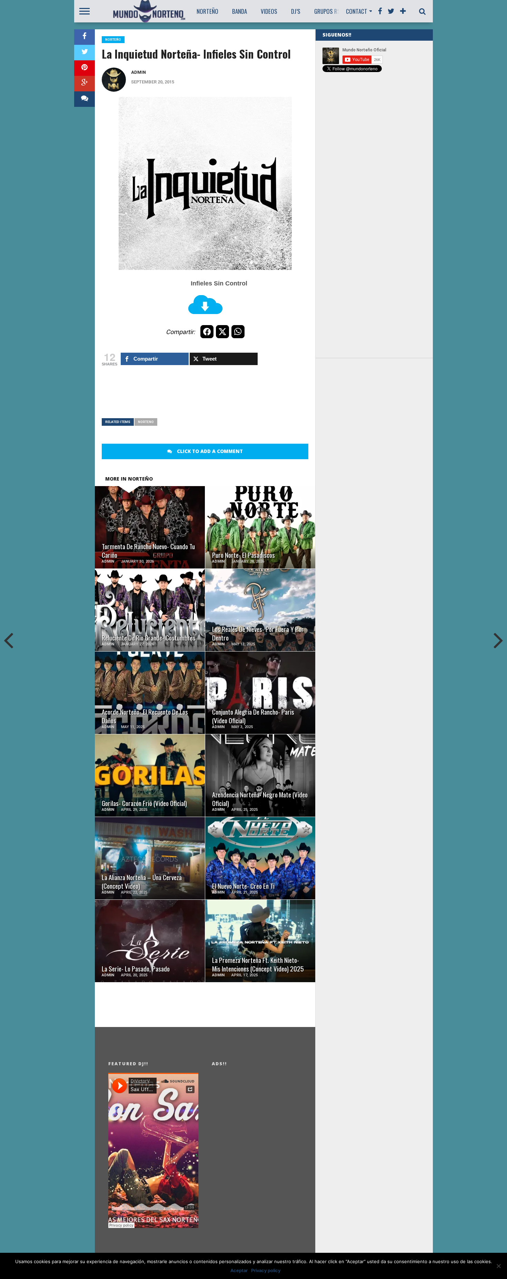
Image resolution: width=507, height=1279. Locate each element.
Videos (269, 11)
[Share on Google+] (84, 83)
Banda (239, 11)
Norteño (207, 11)
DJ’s (295, 11)
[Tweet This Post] (84, 52)
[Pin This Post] (84, 68)
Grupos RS (327, 11)
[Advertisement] (227, 395)
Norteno (146, 422)
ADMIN (138, 72)
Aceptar (239, 1270)
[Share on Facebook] (84, 37)
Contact (356, 11)
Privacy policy (265, 1270)
